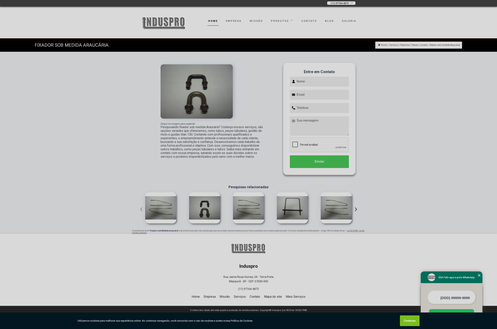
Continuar (410, 320)
